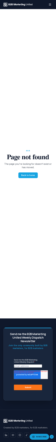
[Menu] (50, 4)
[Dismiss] (52, 437)
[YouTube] (13, 435)
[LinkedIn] (6, 435)
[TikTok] (26, 435)
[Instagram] (19, 435)
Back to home (28, 175)
